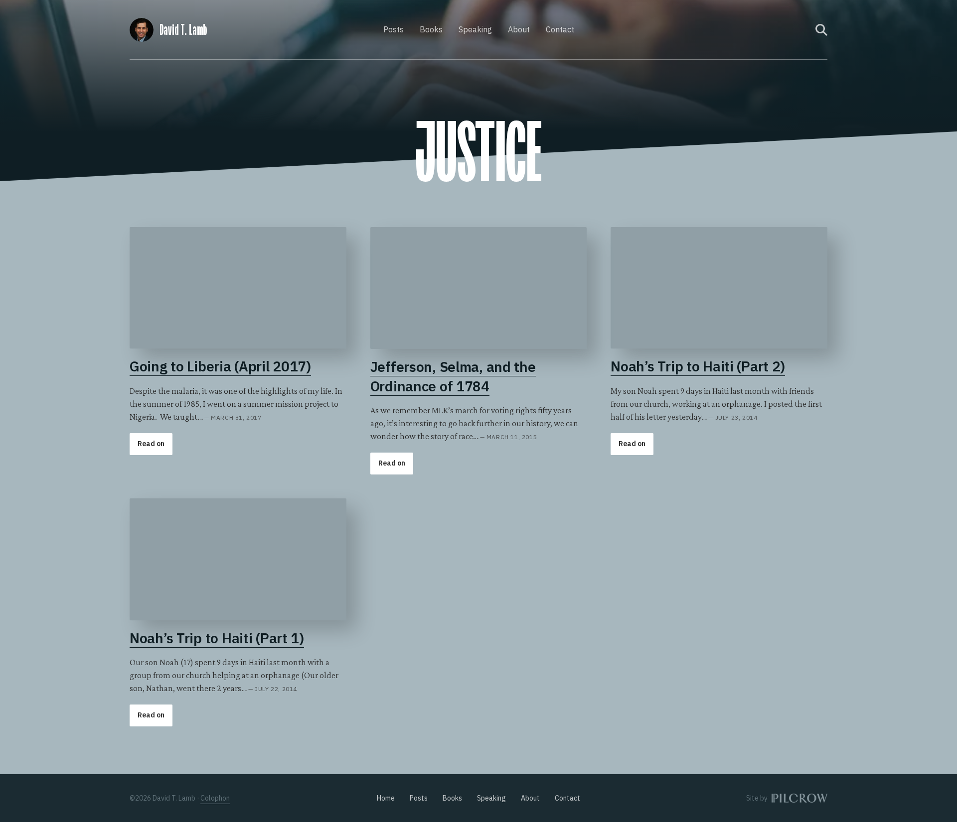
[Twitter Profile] (801, 30)
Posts (393, 29)
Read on (151, 443)
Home (386, 798)
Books (431, 29)
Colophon (215, 798)
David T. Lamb (183, 30)
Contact (560, 29)
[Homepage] (142, 28)
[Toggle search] (821, 30)
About (519, 29)
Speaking (475, 29)
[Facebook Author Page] (788, 30)
